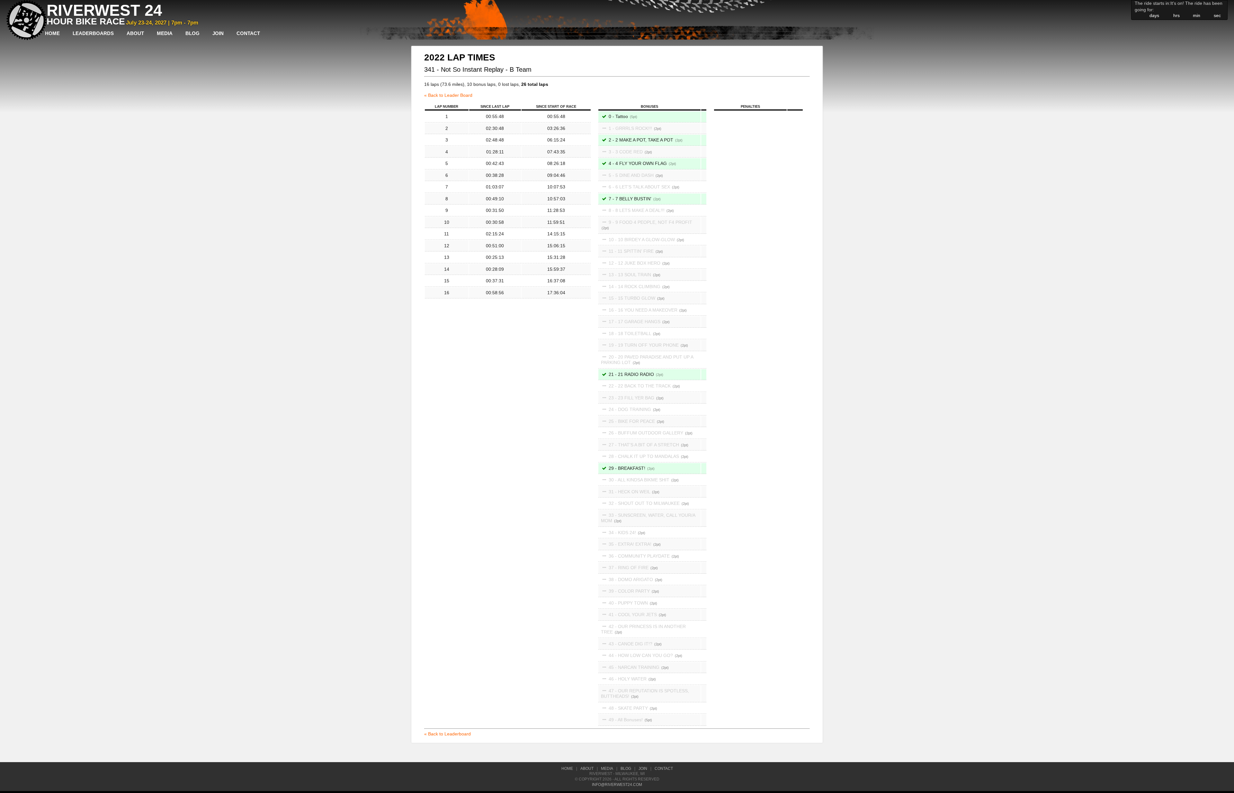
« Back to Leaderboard (447, 733)
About (135, 33)
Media (165, 33)
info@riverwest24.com (617, 784)
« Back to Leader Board (448, 95)
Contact (248, 33)
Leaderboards (93, 33)
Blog (192, 33)
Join (218, 33)
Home (52, 33)
